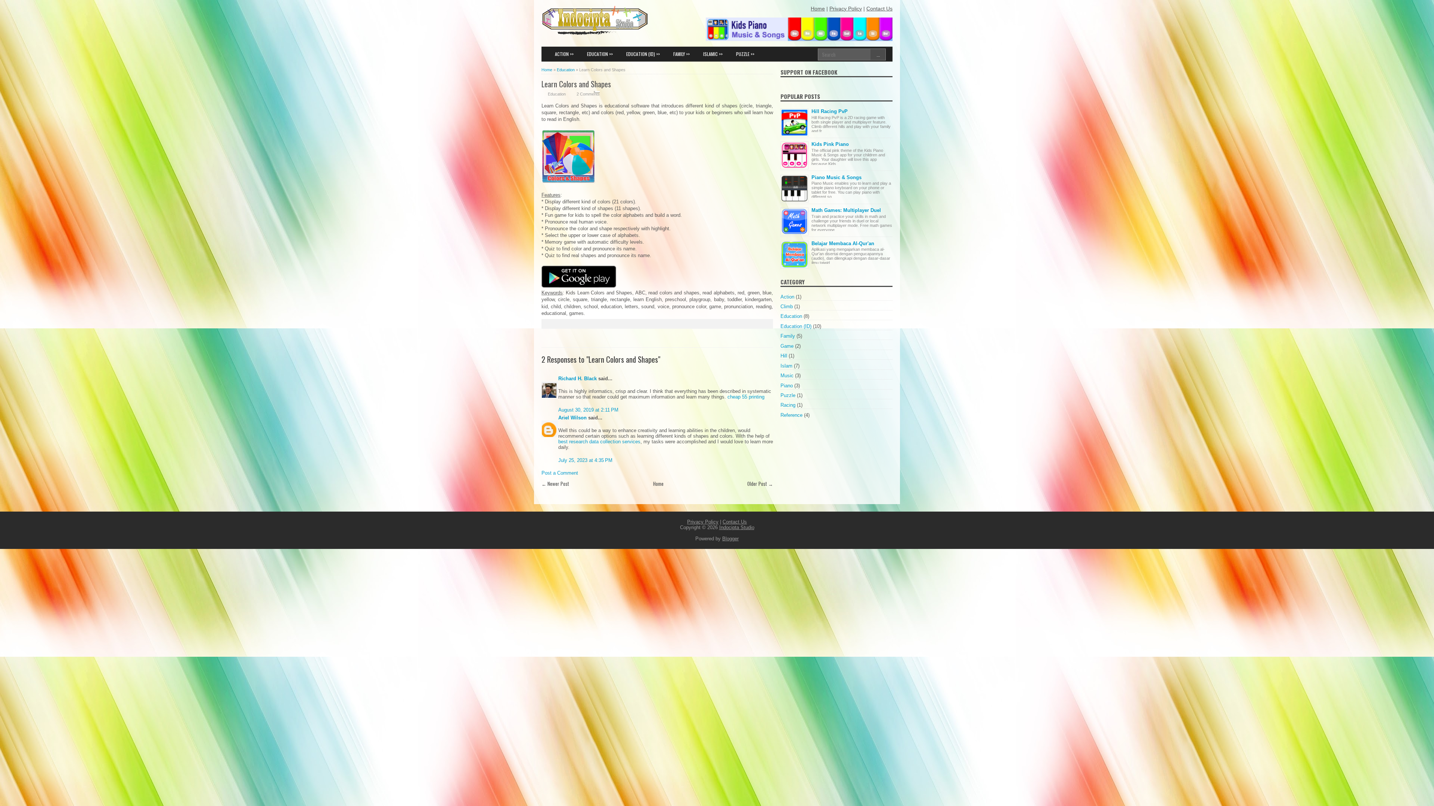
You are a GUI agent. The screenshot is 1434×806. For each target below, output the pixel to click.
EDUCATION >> (600, 54)
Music (787, 375)
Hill (783, 356)
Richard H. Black (577, 378)
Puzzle (787, 395)
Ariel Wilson (572, 418)
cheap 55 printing (745, 397)
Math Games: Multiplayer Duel (846, 210)
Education (557, 94)
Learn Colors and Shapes (576, 84)
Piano (786, 385)
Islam (786, 366)
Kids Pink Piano (830, 144)
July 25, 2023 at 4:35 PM (585, 460)
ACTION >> (564, 54)
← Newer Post (555, 483)
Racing (787, 405)
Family (787, 336)
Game (787, 346)
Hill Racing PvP (829, 111)
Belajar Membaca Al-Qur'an (842, 243)
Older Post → (760, 483)
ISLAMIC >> (713, 54)
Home (658, 483)
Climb (786, 306)
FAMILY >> (681, 54)
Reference (791, 415)
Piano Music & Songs (836, 177)
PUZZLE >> (745, 54)
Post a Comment (559, 473)
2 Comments (588, 94)
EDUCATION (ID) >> (643, 54)
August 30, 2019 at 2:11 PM (588, 410)
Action (787, 297)
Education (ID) (795, 326)
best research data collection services (599, 441)
